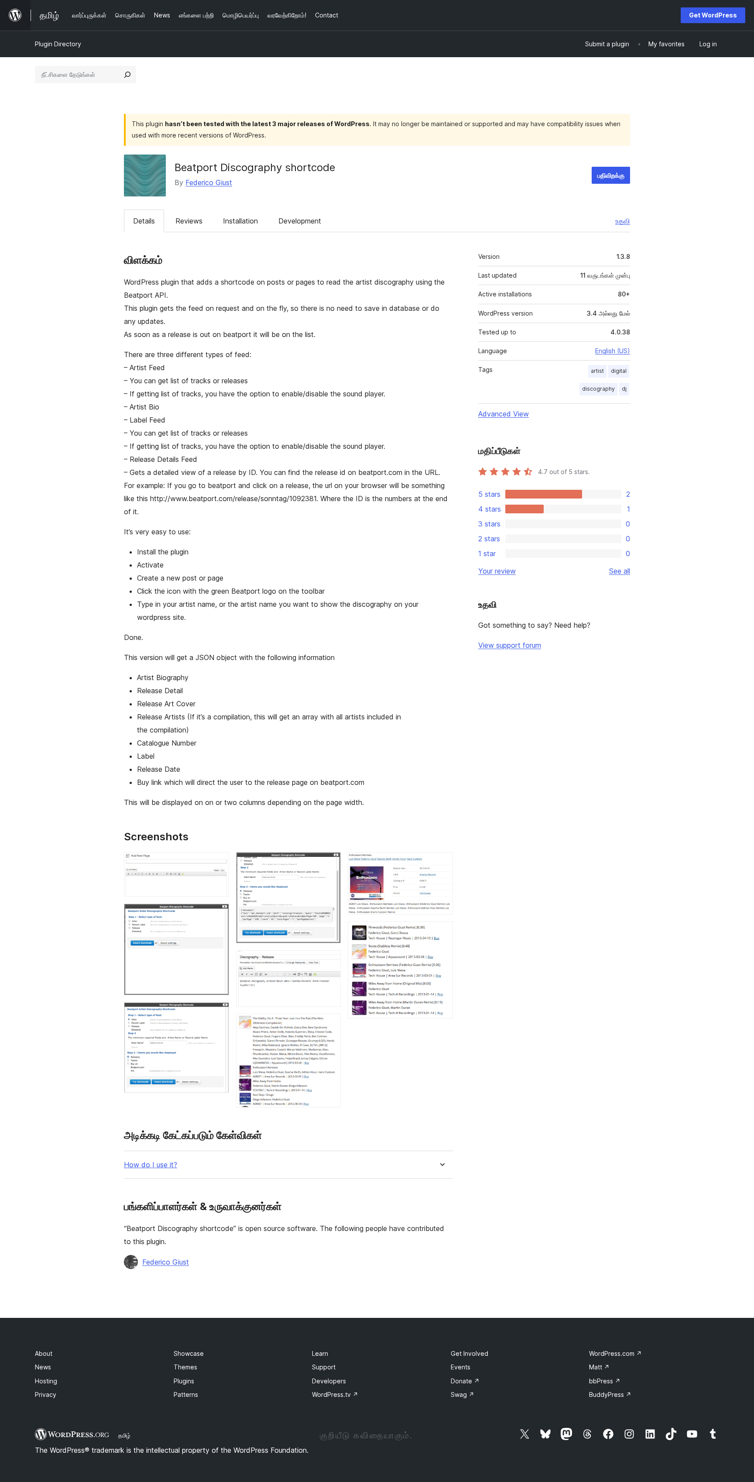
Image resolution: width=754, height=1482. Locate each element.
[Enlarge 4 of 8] (329, 864)
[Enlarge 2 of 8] (217, 915)
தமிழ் (124, 1435)
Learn (320, 1353)
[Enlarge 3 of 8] (217, 1014)
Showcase (189, 1353)
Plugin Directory (58, 44)
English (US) (612, 350)
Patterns (186, 1394)
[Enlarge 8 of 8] (441, 933)
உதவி (622, 221)
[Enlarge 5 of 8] (329, 962)
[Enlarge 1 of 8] (217, 864)
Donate (465, 1381)
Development (299, 221)
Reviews (188, 221)
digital (619, 371)
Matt (599, 1367)
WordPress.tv (335, 1394)
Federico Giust (208, 182)
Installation (240, 221)
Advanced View (503, 413)
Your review (497, 571)
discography (598, 388)
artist (597, 371)
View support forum (509, 645)
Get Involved (469, 1353)
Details (144, 221)
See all (619, 571)
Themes (185, 1367)
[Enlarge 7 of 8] (441, 864)
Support (324, 1367)
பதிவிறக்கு (610, 175)
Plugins (184, 1381)
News (43, 1367)
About (43, 1353)
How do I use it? (150, 1165)
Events (460, 1367)
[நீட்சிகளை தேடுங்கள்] (127, 74)
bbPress (604, 1381)
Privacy (45, 1394)
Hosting (46, 1381)
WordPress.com (615, 1353)
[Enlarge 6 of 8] (329, 1025)
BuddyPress (610, 1394)
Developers (329, 1381)
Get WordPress (713, 15)
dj (624, 388)
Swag (462, 1394)
